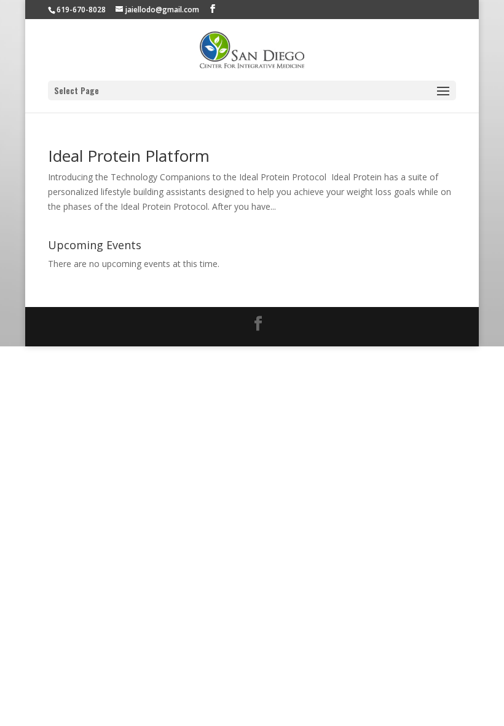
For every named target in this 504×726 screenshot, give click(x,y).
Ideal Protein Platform (129, 156)
